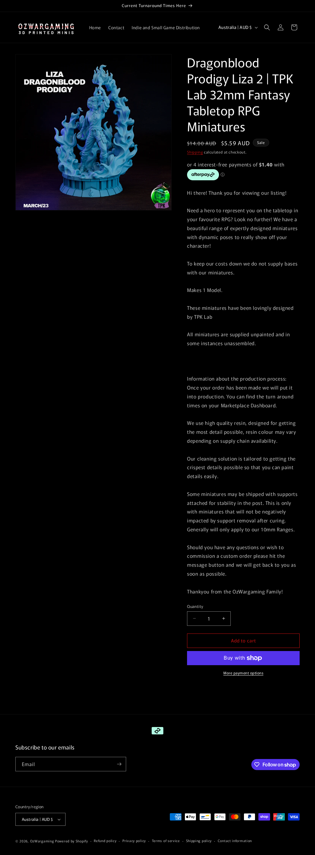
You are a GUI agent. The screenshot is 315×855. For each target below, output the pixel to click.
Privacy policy (134, 840)
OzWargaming (42, 840)
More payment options (243, 672)
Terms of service (166, 840)
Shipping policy (199, 840)
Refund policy (105, 840)
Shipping (195, 151)
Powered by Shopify (71, 840)
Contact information (235, 840)
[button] (267, 27)
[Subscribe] (119, 764)
